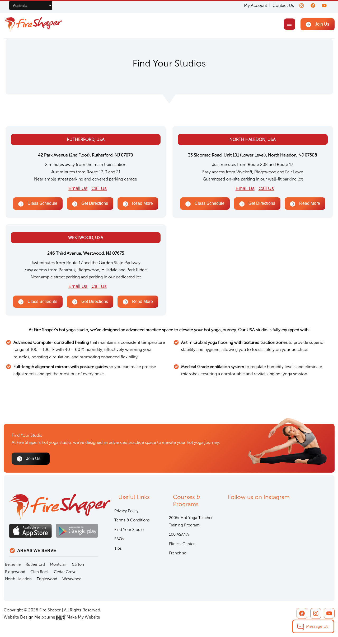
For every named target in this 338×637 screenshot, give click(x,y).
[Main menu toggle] (289, 24)
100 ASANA (179, 534)
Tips (118, 548)
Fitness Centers (182, 543)
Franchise (177, 553)
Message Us (317, 626)
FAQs (119, 538)
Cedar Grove (65, 571)
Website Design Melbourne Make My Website (52, 617)
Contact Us (283, 5)
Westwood (72, 579)
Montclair (58, 564)
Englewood (47, 579)
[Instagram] (301, 5)
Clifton (78, 564)
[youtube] (324, 5)
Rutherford (35, 564)
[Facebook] (313, 5)
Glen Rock (39, 571)
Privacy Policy (126, 510)
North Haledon (18, 579)
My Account (255, 5)
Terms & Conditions (132, 520)
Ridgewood (15, 571)
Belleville (13, 564)
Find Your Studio (129, 529)
